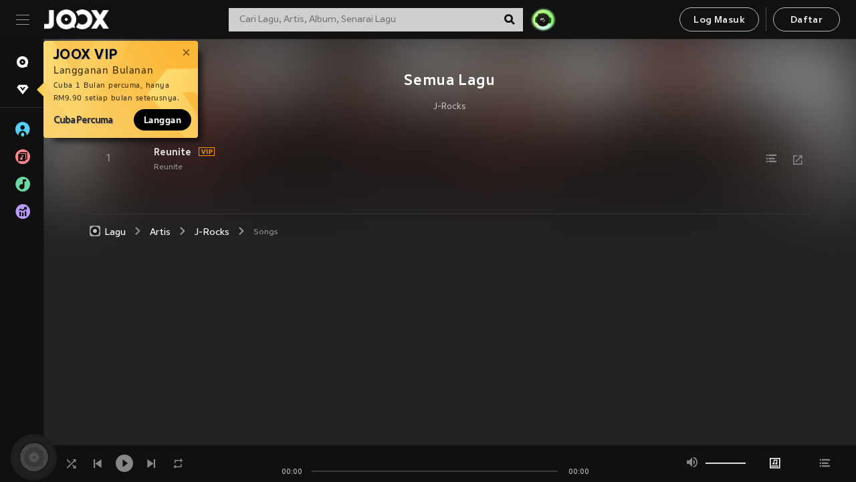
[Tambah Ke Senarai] (771, 158)
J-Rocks (449, 107)
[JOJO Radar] (543, 19)
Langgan (162, 119)
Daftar (806, 20)
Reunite (172, 152)
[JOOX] (76, 19)
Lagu (115, 233)
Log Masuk (719, 20)
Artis (160, 233)
